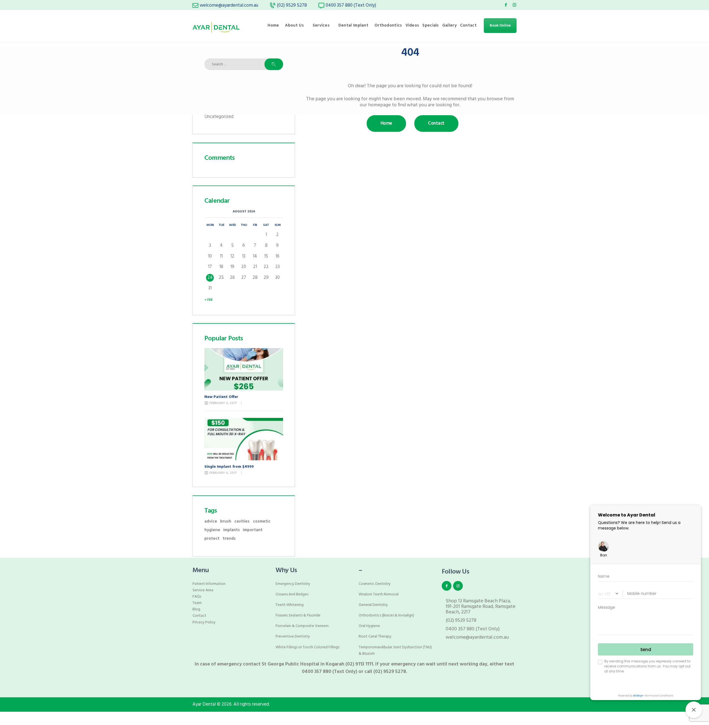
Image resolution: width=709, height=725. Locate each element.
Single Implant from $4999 (229, 467)
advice (210, 521)
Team (197, 603)
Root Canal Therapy (375, 636)
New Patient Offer (221, 397)
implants (231, 530)
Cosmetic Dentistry (375, 584)
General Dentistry (373, 605)
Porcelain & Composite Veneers (302, 626)
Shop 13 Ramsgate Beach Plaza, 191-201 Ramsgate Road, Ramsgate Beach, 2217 (480, 606)
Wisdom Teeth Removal (379, 594)
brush (225, 521)
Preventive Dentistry (293, 636)
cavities (242, 521)
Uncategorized (218, 116)
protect (212, 539)
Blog (196, 609)
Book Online (500, 25)
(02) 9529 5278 (461, 620)
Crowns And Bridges (292, 594)
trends (229, 539)
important (253, 530)
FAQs (196, 596)
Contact (199, 616)
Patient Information (208, 584)
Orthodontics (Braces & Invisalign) (386, 615)
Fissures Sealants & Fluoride (298, 615)
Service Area (202, 590)
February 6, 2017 (223, 403)
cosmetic (262, 521)
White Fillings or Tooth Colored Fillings (307, 647)
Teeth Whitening (290, 605)
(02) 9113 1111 (359, 664)
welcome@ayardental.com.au (477, 637)
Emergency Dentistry (293, 584)
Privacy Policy (203, 622)
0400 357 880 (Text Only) (473, 629)
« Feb (208, 300)
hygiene (212, 530)
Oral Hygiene (369, 626)
